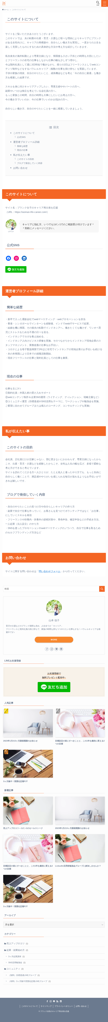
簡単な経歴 (22, 146)
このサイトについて (24, 133)
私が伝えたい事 (21, 155)
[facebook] (47, 649)
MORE (54, 640)
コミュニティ (15, 969)
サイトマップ (46, 1006)
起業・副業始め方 (17, 950)
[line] (56, 649)
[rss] (57, 1001)
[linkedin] (61, 649)
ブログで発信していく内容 (29, 163)
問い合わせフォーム (49, 571)
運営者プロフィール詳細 (26, 142)
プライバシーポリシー (64, 1006)
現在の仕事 (22, 150)
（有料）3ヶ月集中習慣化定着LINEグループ (29, 981)
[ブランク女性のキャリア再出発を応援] (4, 3)
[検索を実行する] (102, 589)
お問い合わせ (20, 168)
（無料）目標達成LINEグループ (24, 975)
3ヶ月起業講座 (16, 956)
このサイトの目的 (25, 159)
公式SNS (21, 137)
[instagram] (51, 649)
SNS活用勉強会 (16, 962)
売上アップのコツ (17, 943)
